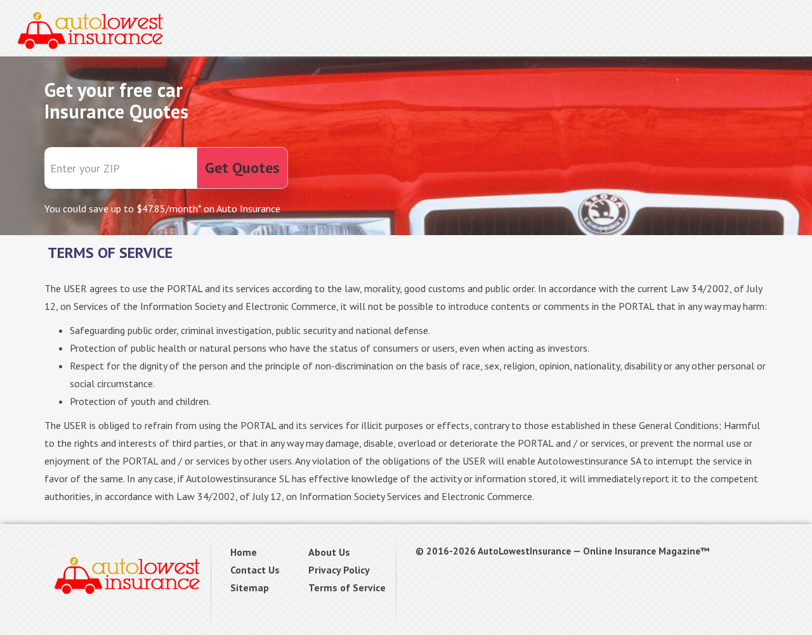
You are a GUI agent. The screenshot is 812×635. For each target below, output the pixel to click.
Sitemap (249, 587)
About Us (329, 552)
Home (243, 552)
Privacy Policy (339, 569)
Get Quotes (242, 167)
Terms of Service (347, 587)
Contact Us (255, 569)
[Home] (90, 28)
